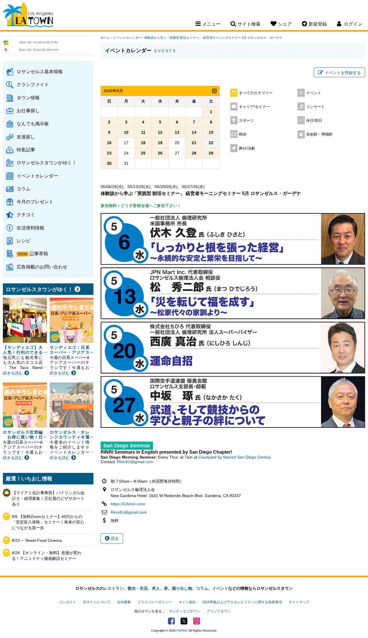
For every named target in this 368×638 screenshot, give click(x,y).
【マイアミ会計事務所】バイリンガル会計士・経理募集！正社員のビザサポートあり (48, 498)
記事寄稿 (39, 253)
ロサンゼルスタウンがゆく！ (46, 162)
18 (143, 142)
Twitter (184, 621)
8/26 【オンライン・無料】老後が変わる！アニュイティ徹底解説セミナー (46, 555)
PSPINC (182, 630)
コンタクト (67, 602)
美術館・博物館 (319, 134)
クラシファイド (33, 84)
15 (211, 132)
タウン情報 (28, 97)
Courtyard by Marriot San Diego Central (234, 457)
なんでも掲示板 (33, 123)
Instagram (196, 621)
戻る (114, 538)
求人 (156, 588)
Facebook (171, 621)
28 (194, 153)
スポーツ (246, 121)
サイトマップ (299, 602)
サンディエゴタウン (184, 611)
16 (109, 142)
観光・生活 (138, 588)
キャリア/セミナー (254, 107)
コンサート (315, 107)
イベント (313, 93)
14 (194, 132)
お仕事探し (28, 110)
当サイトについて (96, 602)
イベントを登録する (343, 72)
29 (211, 153)
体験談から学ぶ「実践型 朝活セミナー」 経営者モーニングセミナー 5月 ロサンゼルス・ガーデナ (213, 37)
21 (194, 142)
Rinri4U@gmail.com (135, 461)
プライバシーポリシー (154, 602)
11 (143, 132)
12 (160, 132)
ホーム (105, 37)
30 (109, 163)
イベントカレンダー (37, 175)
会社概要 (124, 602)
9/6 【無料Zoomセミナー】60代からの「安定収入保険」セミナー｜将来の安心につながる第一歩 (48, 522)
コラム (23, 188)
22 (211, 142)
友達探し (26, 136)
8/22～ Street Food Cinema (37, 540)
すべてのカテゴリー (256, 93)
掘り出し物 (182, 588)
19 (160, 142)
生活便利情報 (30, 227)
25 (143, 153)
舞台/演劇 (247, 148)
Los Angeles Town (28, 15)
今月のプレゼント (35, 201)
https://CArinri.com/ (128, 504)
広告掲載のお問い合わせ (42, 266)
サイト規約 (187, 602)
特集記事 (26, 149)
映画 (242, 134)
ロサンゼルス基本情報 (40, 71)
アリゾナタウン (219, 611)
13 (177, 132)
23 (109, 153)
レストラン (113, 588)
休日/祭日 (314, 121)
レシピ (23, 240)
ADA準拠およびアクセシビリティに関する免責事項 (242, 602)
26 (160, 153)
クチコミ (26, 214)
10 (126, 132)
